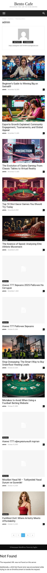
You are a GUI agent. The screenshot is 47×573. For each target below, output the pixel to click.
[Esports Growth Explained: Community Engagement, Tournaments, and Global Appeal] (23, 108)
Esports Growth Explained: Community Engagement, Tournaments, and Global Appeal (22, 127)
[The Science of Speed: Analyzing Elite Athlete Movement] (23, 228)
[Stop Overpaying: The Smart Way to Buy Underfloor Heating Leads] (23, 347)
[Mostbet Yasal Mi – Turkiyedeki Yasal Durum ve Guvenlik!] (23, 463)
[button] (44, 13)
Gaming (5, 80)
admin (4, 89)
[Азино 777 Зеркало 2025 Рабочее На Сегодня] (23, 269)
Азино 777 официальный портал (20, 441)
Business (5, 281)
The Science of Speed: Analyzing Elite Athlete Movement (22, 245)
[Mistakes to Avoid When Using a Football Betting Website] (23, 385)
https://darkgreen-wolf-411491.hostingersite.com (23, 45)
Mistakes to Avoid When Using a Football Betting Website (19, 401)
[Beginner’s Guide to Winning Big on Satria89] (23, 68)
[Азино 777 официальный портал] (23, 425)
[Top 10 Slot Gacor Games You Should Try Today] (23, 189)
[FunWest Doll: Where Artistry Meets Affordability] (23, 503)
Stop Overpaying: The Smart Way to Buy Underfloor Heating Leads (23, 363)
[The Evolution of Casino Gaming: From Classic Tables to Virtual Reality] (23, 151)
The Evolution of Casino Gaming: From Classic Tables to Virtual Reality (22, 167)
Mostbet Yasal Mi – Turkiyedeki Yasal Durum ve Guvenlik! (22, 481)
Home (4, 19)
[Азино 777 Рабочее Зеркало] (23, 310)
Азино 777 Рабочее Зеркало (18, 326)
